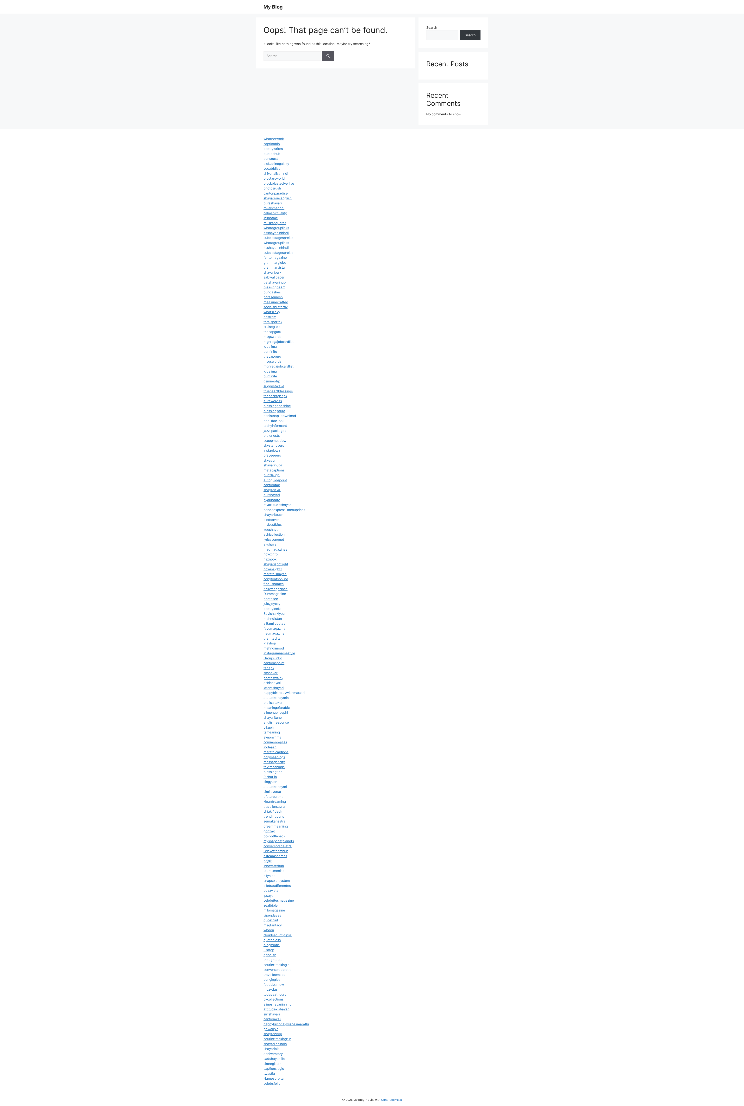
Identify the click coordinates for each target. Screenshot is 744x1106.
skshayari (271, 673)
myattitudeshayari (278, 505)
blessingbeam (274, 287)
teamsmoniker (275, 871)
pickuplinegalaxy (276, 164)
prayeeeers (272, 455)
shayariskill (272, 490)
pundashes (272, 292)
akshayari (271, 544)
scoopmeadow (275, 441)
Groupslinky (273, 658)
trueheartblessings (278, 391)
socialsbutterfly (276, 307)
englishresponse (276, 722)
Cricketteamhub (276, 851)
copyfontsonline (276, 579)
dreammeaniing (276, 826)
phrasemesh (273, 297)
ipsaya (269, 896)
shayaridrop (273, 1034)
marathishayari (275, 574)
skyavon (270, 460)
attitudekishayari (276, 1009)
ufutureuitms (273, 797)
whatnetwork (274, 139)
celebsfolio (272, 1083)
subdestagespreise (278, 238)
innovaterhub (274, 866)
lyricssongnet (274, 539)
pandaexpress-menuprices (284, 510)
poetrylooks (273, 609)
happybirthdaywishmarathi (284, 693)
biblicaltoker (273, 703)
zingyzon (270, 782)
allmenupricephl (276, 712)
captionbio (272, 144)
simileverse (272, 792)
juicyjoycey (272, 604)
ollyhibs (269, 876)
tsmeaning (272, 732)
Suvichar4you (274, 614)
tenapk (269, 668)
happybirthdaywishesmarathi (286, 1024)
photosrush (272, 188)
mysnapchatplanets (279, 841)
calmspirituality (275, 213)
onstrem (270, 317)
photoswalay (273, 678)
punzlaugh (272, 475)
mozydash (272, 989)
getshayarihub (275, 282)
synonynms (272, 737)
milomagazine (274, 910)
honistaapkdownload (280, 416)
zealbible (271, 905)
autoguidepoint (275, 480)
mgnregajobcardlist (279, 342)
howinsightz (273, 569)
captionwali (272, 1019)
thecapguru (272, 332)
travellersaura (274, 807)
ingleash (270, 747)
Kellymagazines (276, 589)
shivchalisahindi (276, 174)
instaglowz (272, 450)
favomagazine (274, 628)
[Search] (328, 56)
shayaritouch (273, 515)
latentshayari (274, 688)
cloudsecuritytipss (278, 935)
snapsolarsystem (277, 881)
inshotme (271, 218)
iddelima (270, 346)
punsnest (271, 159)
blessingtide (273, 772)
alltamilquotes (274, 623)
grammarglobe (275, 263)
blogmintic (272, 945)
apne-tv (270, 955)
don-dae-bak (274, 421)
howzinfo (271, 554)
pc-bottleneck (274, 836)
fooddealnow (274, 985)
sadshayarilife (274, 1059)
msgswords (273, 337)
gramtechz (272, 638)
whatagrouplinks (276, 228)
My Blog (273, 7)
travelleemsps (274, 975)
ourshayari (272, 495)
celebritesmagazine (279, 900)
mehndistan (273, 619)
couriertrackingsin (277, 1039)
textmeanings (274, 767)
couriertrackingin (276, 965)
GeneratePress (391, 1100)
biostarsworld (274, 178)
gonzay (269, 831)
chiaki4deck (273, 811)
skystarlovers (274, 445)
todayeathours (275, 994)
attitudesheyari (275, 787)
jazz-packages (275, 431)
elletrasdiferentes (277, 886)
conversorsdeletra (278, 846)
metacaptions (274, 470)
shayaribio (272, 1049)
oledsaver (271, 520)
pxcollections (274, 999)
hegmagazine (274, 633)
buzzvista (271, 890)
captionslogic (274, 1069)
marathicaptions (276, 752)
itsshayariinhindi (276, 233)
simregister (272, 1064)
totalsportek (273, 322)
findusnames (274, 584)
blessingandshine (277, 406)
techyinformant (275, 426)
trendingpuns (274, 816)
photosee (271, 599)
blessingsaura (274, 411)
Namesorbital (274, 1078)
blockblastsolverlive (279, 183)
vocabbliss (272, 168)
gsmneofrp (272, 381)
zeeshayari (272, 530)
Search (431, 27)
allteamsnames (275, 856)
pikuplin (269, 727)
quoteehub (272, 154)
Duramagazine (275, 594)
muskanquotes (275, 223)
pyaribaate (272, 500)
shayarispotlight (276, 564)
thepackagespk (275, 396)
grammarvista (274, 267)
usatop (269, 950)
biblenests (272, 436)
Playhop (270, 643)
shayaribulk (272, 272)
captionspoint (274, 663)
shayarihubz (273, 465)
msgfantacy (273, 925)
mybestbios (273, 525)
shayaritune (273, 717)
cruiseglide (272, 327)
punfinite (270, 352)
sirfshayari (272, 1014)
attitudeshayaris (276, 698)
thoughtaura (273, 960)
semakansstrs (274, 821)
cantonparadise (276, 193)
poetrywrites (273, 149)
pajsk (268, 861)
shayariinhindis (275, 1044)
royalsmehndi (274, 208)
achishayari (272, 683)
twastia (269, 1074)
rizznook (270, 559)
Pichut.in (270, 777)
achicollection (274, 534)
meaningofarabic (277, 708)
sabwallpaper (274, 277)
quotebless (272, 940)
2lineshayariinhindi (278, 1004)
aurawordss (273, 401)
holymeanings (274, 757)
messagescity (274, 762)
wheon (269, 930)
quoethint (271, 920)
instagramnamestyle (279, 653)
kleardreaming (275, 801)
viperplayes (272, 915)
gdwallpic (271, 1029)
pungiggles (272, 979)
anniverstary (273, 1054)
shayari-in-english (278, 198)
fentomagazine (275, 257)
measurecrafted (276, 302)
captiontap (272, 485)
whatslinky (272, 312)
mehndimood (274, 648)
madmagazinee (276, 549)
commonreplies (275, 742)
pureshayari (273, 203)
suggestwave (274, 386)
